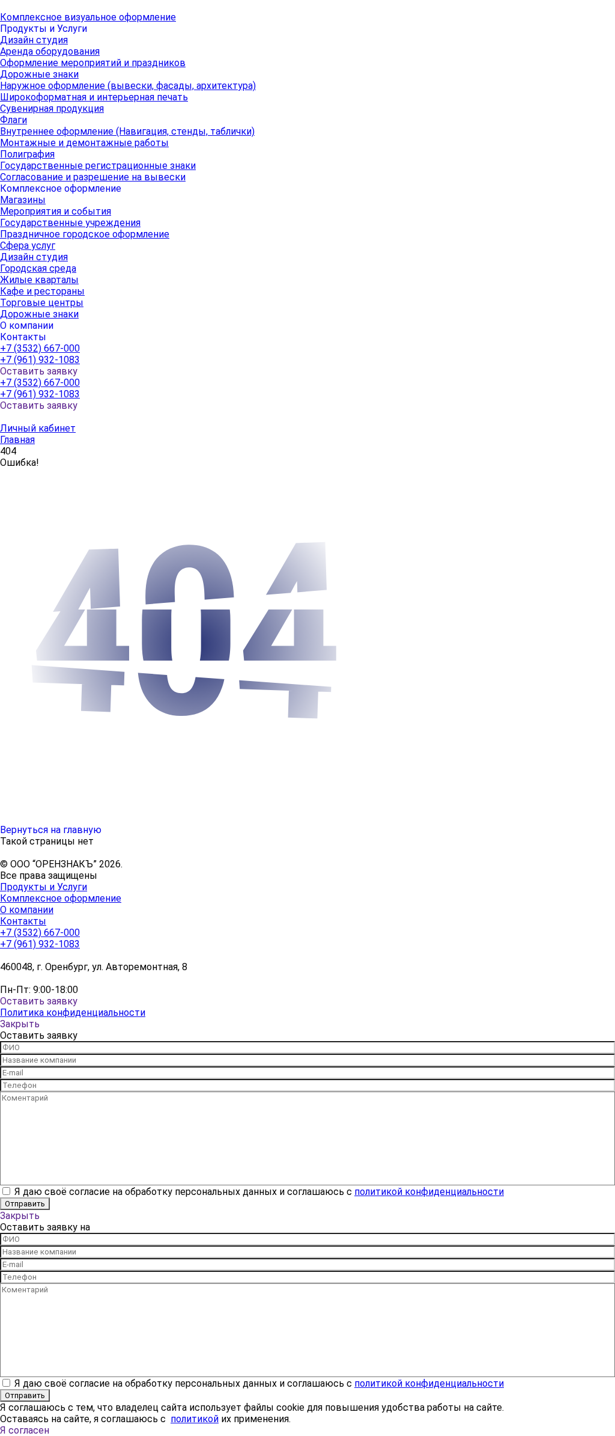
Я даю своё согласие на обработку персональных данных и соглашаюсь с (259, 1191)
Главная (17, 439)
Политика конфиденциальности (72, 1012)
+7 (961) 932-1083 (40, 359)
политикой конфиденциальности (429, 1191)
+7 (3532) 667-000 (40, 348)
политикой (195, 1419)
